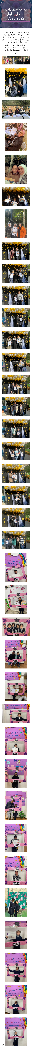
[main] (16, 14)
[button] (2, 2)
